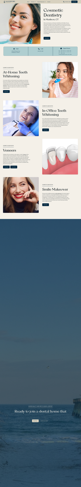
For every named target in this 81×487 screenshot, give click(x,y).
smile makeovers (58, 193)
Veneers (24, 154)
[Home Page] (9, 2)
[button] (33, 2)
